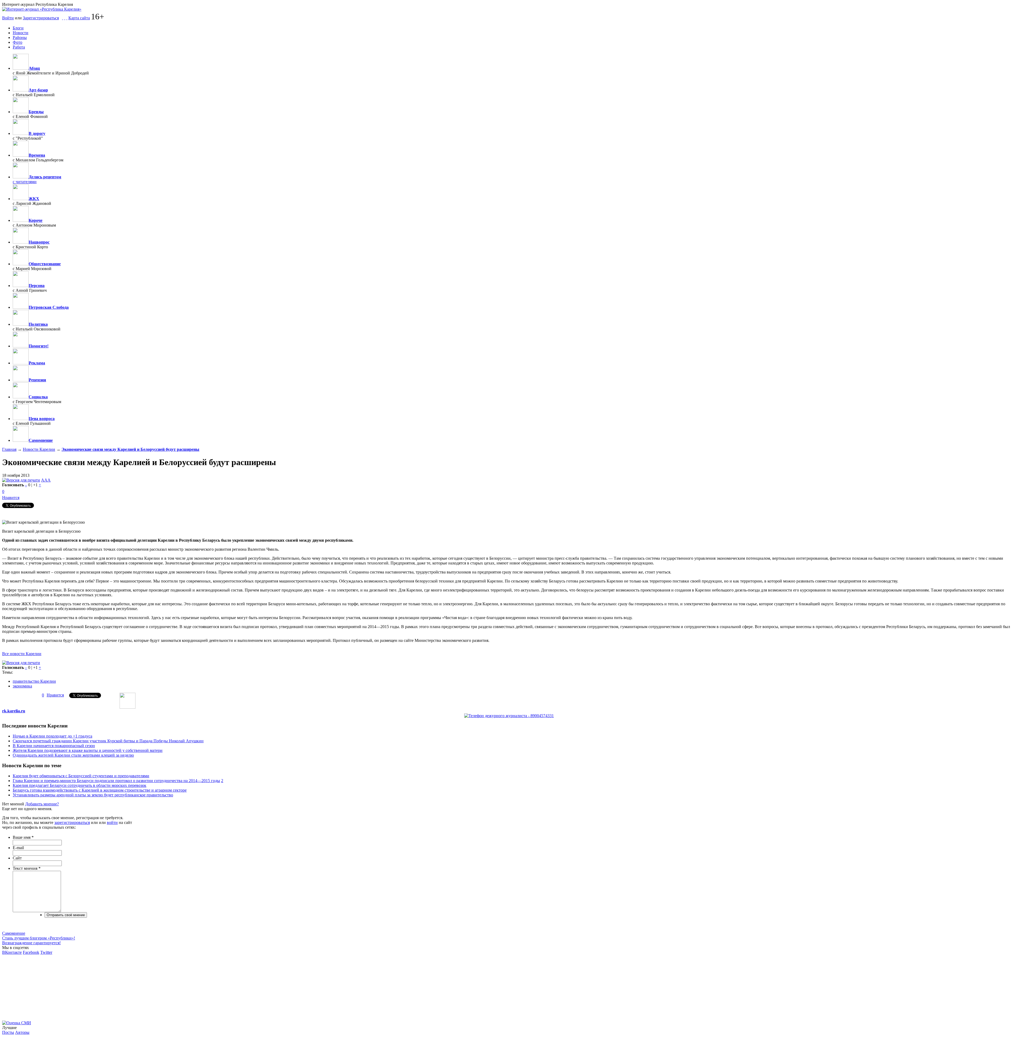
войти (112, 822)
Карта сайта (79, 18)
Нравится (10, 497)
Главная (9, 449)
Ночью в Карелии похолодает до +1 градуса (52, 736)
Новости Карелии (39, 449)
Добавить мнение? (42, 804)
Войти (8, 18)
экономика (22, 686)
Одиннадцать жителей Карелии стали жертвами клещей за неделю (73, 755)
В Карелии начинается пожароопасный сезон (54, 745)
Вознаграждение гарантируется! (31, 943)
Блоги (18, 28)
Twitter (46, 952)
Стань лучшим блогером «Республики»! (38, 938)
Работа (19, 47)
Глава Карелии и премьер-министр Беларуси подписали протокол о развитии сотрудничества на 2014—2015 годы (116, 780)
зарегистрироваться (72, 822)
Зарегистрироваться (41, 18)
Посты (8, 1032)
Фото (17, 42)
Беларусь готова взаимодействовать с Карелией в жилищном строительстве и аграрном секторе (100, 790)
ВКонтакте (12, 952)
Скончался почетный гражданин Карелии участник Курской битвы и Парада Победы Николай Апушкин (108, 741)
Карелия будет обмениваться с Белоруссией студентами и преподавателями (81, 776)
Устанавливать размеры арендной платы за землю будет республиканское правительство (93, 795)
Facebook (31, 952)
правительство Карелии (34, 681)
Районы (20, 37)
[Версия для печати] (21, 480)
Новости (20, 32)
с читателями (25, 181)
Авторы (22, 1032)
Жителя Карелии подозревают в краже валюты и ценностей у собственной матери (88, 750)
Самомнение (13, 933)
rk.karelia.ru (13, 711)
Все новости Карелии (21, 653)
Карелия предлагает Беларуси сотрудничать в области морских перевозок (79, 785)
